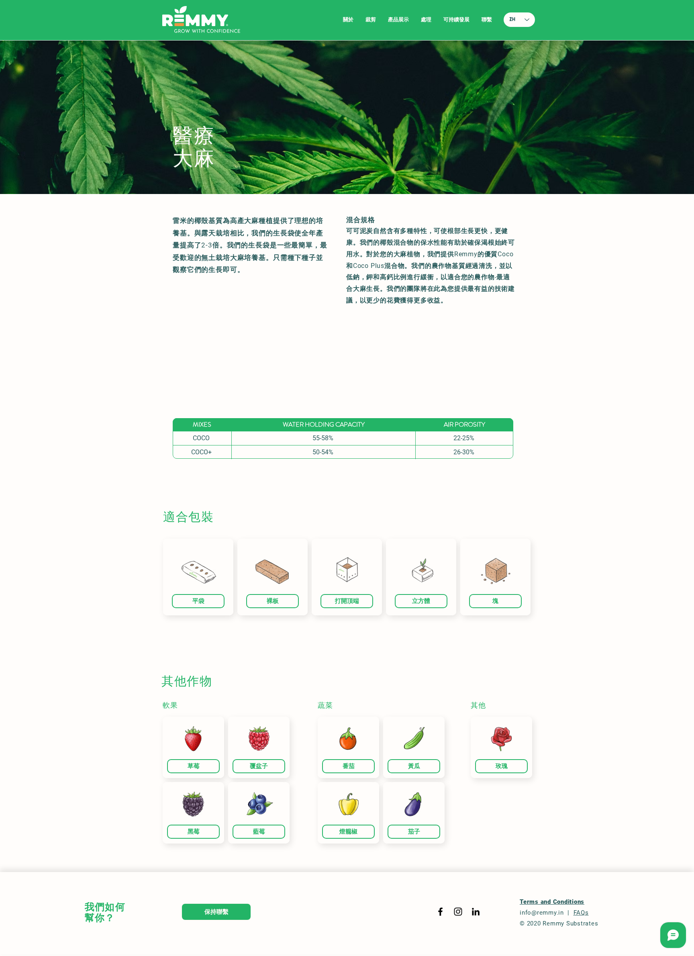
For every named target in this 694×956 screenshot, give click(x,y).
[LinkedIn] (475, 911)
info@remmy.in (542, 912)
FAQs (581, 912)
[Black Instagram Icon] (458, 911)
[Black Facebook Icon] (440, 911)
